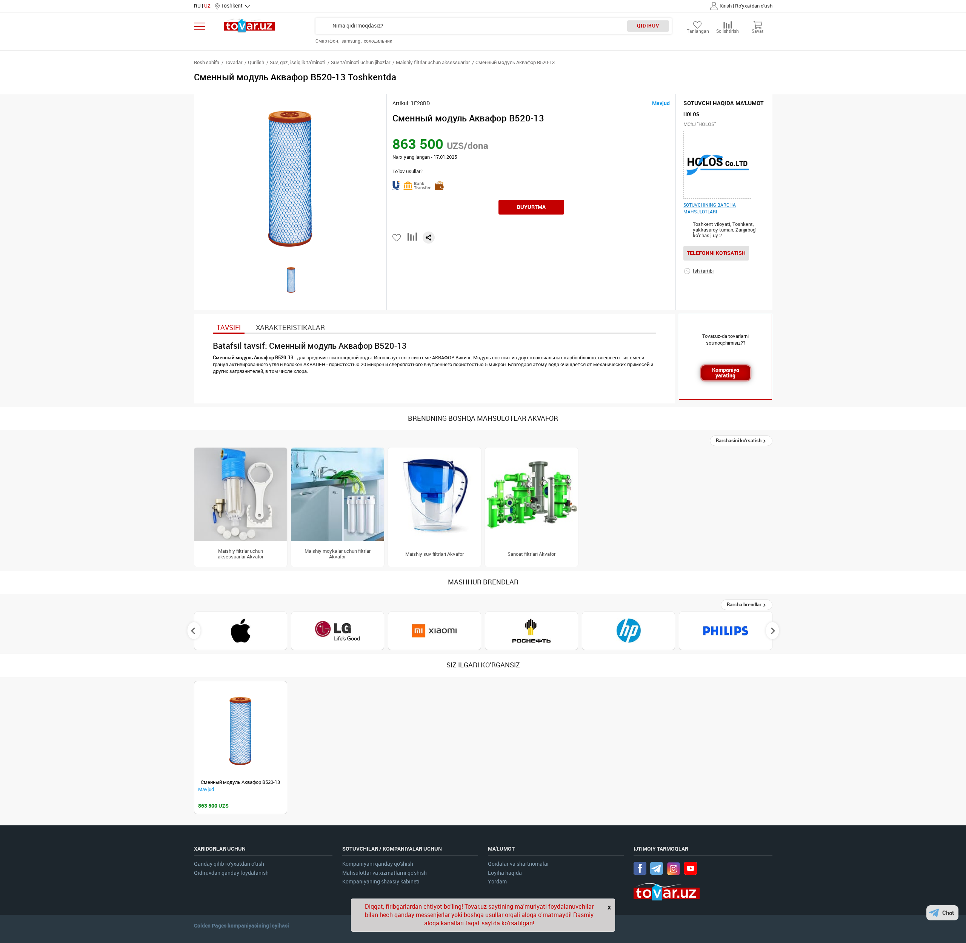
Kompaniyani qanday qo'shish (377, 864)
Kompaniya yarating (725, 373)
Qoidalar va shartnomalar (518, 864)
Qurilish (256, 62)
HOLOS (691, 114)
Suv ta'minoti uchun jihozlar (360, 62)
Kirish (726, 6)
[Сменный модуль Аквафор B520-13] (240, 731)
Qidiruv (648, 26)
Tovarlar (233, 62)
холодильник (378, 41)
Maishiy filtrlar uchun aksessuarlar (433, 62)
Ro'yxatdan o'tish (753, 6)
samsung (351, 41)
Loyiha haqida (505, 873)
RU (197, 6)
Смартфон (327, 41)
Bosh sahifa (206, 62)
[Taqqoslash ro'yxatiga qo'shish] (412, 239)
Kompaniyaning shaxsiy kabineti (381, 882)
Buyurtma (531, 207)
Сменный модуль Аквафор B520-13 (240, 782)
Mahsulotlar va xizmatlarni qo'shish (384, 873)
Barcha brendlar (745, 604)
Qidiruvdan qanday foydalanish (231, 873)
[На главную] (249, 25)
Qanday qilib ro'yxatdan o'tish (229, 864)
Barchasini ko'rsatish (739, 440)
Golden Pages (210, 926)
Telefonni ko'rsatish (716, 253)
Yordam (497, 882)
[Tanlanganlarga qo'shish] (397, 237)
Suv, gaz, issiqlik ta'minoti (297, 62)
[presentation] (193, 631)
